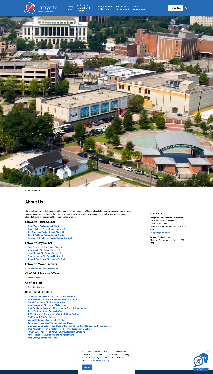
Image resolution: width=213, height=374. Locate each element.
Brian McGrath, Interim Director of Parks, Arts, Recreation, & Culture (60, 329)
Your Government (139, 8)
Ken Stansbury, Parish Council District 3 (46, 232)
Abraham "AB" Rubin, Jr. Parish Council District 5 (50, 238)
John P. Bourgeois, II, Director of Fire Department (51, 335)
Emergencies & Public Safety (105, 8)
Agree (87, 367)
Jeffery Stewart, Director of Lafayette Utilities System (53, 314)
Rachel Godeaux (35, 278)
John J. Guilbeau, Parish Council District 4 (47, 235)
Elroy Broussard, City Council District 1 (45, 247)
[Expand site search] (186, 8)
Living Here (70, 8)
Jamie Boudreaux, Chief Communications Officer (50, 323)
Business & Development (122, 8)
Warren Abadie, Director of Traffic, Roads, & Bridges (52, 296)
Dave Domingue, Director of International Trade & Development (57, 308)
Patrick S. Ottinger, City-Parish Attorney (46, 302)
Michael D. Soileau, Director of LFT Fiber (46, 320)
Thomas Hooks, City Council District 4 (45, 256)
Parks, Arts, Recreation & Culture (83, 8)
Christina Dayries (36, 287)
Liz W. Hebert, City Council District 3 (44, 253)
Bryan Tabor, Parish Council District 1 (45, 226)
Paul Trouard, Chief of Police (41, 317)
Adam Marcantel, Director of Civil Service (47, 305)
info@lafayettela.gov (160, 232)
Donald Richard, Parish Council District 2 (46, 229)
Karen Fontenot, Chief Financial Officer (46, 311)
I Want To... (176, 8)
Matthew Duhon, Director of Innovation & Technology (52, 299)
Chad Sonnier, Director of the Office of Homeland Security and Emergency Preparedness (69, 326)
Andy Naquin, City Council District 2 (44, 250)
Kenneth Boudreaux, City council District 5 (47, 259)
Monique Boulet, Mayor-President (43, 268)
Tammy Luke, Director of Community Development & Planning (56, 332)
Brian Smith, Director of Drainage (43, 338)
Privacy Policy (102, 360)
